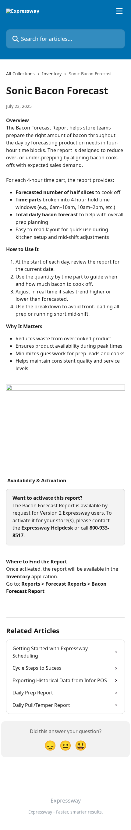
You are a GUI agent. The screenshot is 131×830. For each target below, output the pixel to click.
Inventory (52, 73)
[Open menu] (119, 11)
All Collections (20, 73)
